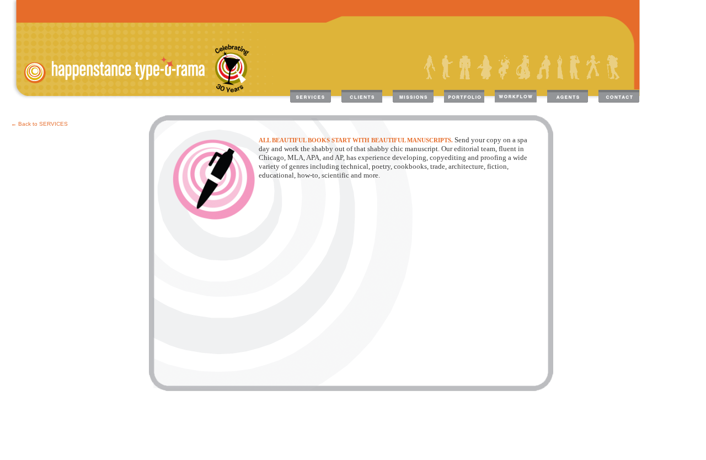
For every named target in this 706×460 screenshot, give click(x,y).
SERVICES (53, 124)
